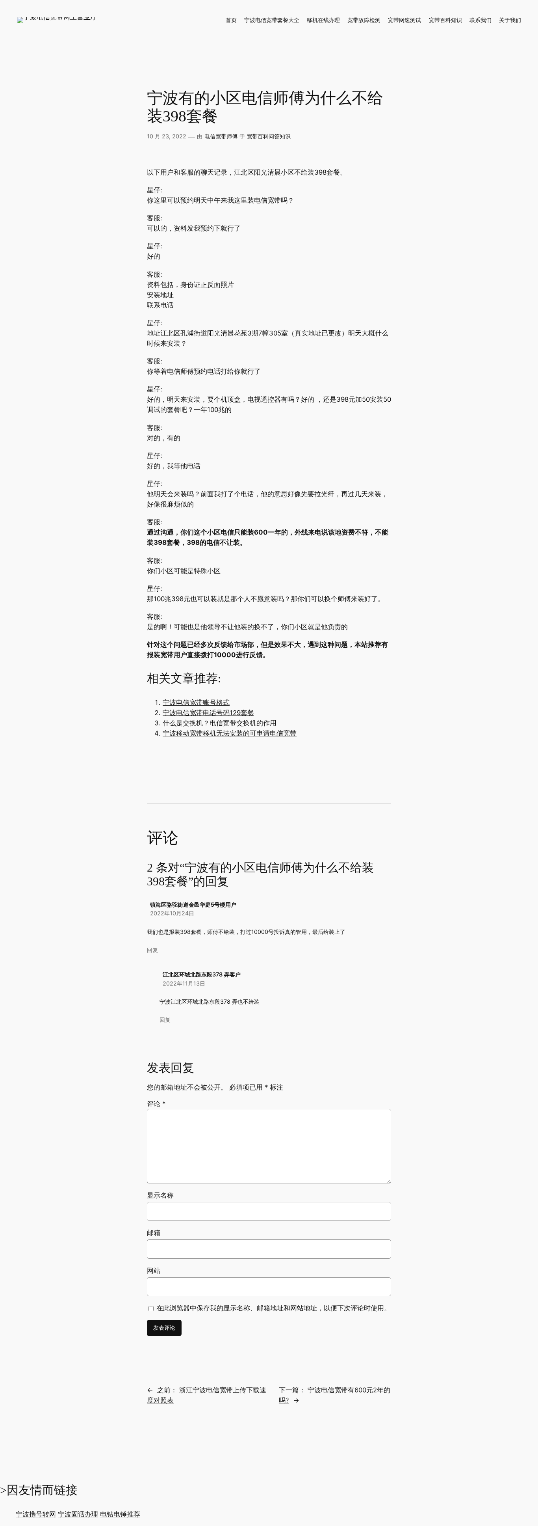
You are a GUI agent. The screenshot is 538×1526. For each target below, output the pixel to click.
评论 (156, 1104)
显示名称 (160, 1195)
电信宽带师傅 (220, 136)
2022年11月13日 (184, 983)
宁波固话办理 (78, 1514)
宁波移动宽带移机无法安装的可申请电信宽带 (230, 733)
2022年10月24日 (172, 913)
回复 (152, 950)
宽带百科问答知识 (269, 136)
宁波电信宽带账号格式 (196, 702)
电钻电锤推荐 (120, 1514)
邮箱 (153, 1233)
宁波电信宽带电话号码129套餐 (208, 713)
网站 (153, 1270)
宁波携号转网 (36, 1514)
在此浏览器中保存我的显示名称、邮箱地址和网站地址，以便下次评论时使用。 (273, 1308)
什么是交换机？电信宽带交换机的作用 (219, 723)
